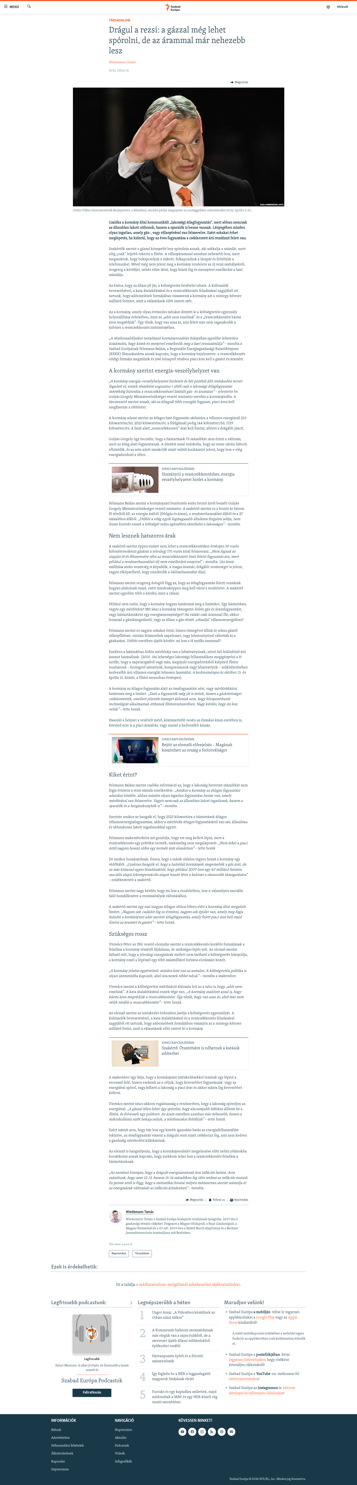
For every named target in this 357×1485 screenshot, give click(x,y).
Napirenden (123, 1430)
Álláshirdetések (62, 1453)
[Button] (239, 82)
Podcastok (122, 1446)
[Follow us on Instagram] (202, 1432)
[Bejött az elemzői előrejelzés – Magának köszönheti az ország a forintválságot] (135, 750)
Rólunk (56, 1430)
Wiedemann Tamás (122, 62)
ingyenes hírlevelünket (247, 1360)
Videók (120, 1453)
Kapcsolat (58, 1461)
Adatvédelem (60, 1438)
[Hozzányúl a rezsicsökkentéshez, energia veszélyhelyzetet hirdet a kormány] (135, 480)
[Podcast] (222, 1432)
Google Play (265, 1318)
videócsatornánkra (243, 1379)
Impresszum (60, 1469)
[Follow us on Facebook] (192, 1432)
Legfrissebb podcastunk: (79, 1303)
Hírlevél (342, 7)
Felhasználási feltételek (67, 1446)
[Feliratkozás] (231, 1432)
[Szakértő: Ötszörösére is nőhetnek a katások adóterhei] (135, 1053)
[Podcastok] (328, 7)
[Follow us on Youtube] (182, 1432)
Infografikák (123, 1461)
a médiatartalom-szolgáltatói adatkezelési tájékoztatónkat (188, 1285)
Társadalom (119, 21)
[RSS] (212, 1432)
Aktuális (120, 1438)
